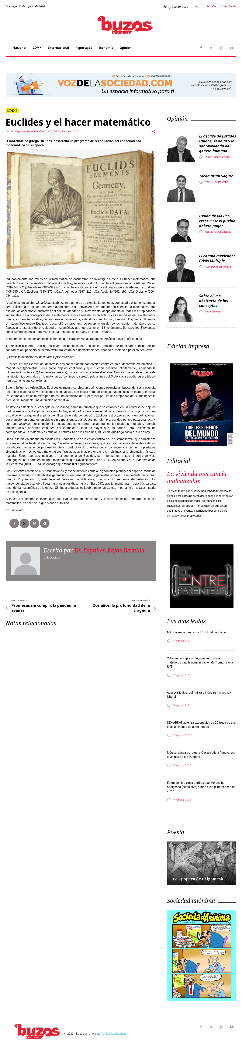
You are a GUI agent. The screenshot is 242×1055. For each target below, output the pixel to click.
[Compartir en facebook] (14, 523)
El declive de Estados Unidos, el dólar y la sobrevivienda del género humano (217, 143)
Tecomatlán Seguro (216, 176)
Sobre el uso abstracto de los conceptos (213, 300)
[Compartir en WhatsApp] (34, 523)
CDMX (37, 48)
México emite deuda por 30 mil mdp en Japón (197, 632)
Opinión (126, 48)
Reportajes (83, 48)
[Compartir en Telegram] (45, 523)
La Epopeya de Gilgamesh (198, 878)
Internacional (58, 48)
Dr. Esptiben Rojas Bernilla (27, 131)
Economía (106, 48)
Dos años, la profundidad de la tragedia (121, 608)
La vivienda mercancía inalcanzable (196, 477)
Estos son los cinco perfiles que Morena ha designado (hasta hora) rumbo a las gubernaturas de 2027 (201, 787)
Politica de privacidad (113, 1033)
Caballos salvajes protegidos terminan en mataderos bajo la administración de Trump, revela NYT (200, 662)
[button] (23, 85)
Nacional (19, 48)
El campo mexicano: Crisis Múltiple (217, 258)
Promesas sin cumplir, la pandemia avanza (43, 608)
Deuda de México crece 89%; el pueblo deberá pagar (217, 220)
